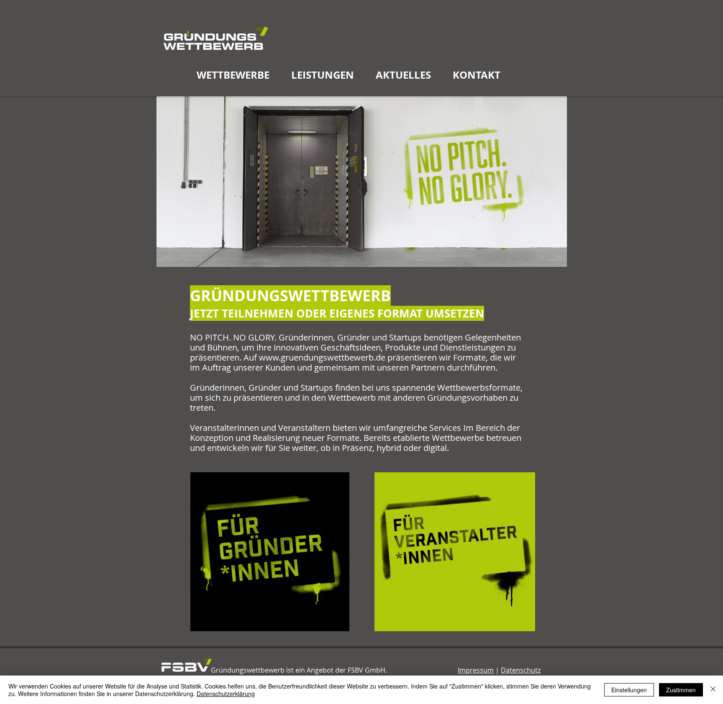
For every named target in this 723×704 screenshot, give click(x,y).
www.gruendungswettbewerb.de (322, 357)
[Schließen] (713, 689)
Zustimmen (681, 690)
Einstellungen (629, 690)
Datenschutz (521, 670)
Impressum (476, 670)
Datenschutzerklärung (226, 693)
